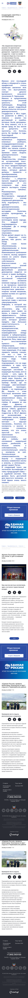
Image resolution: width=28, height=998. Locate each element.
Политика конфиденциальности (14, 823)
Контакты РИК (19, 786)
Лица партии (18, 783)
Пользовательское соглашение (14, 821)
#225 (14, 638)
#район (20, 497)
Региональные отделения (7, 786)
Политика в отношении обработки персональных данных (14, 825)
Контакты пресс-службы (7, 790)
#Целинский (9, 497)
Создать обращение (14, 515)
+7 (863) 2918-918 (14, 797)
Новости (21, 7)
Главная (4, 7)
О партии (5, 783)
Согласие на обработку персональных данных (14, 827)
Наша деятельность (12, 7)
